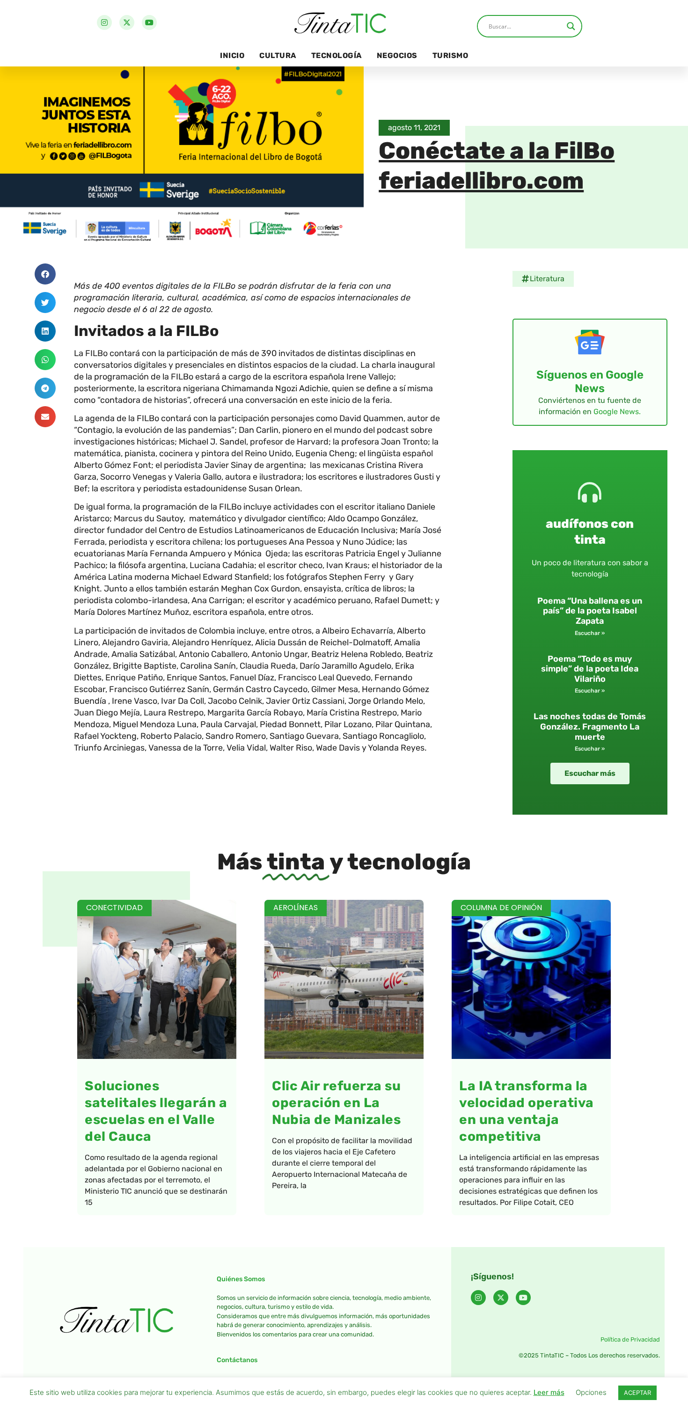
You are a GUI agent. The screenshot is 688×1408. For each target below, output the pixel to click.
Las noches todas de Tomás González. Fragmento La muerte (590, 726)
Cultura (277, 55)
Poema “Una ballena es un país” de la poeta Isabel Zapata (589, 611)
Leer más (549, 1392)
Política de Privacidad (630, 1339)
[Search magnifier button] (571, 26)
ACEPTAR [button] (637, 1392)
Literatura (547, 278)
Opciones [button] (591, 1392)
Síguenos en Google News (590, 381)
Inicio (232, 55)
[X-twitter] (126, 22)
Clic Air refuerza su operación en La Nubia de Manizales (336, 1102)
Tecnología (336, 55)
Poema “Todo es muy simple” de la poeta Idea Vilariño (589, 669)
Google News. (617, 411)
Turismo (450, 55)
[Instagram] (104, 22)
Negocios (397, 55)
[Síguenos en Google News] (590, 342)
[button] (45, 274)
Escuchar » (590, 633)
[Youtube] (149, 22)
